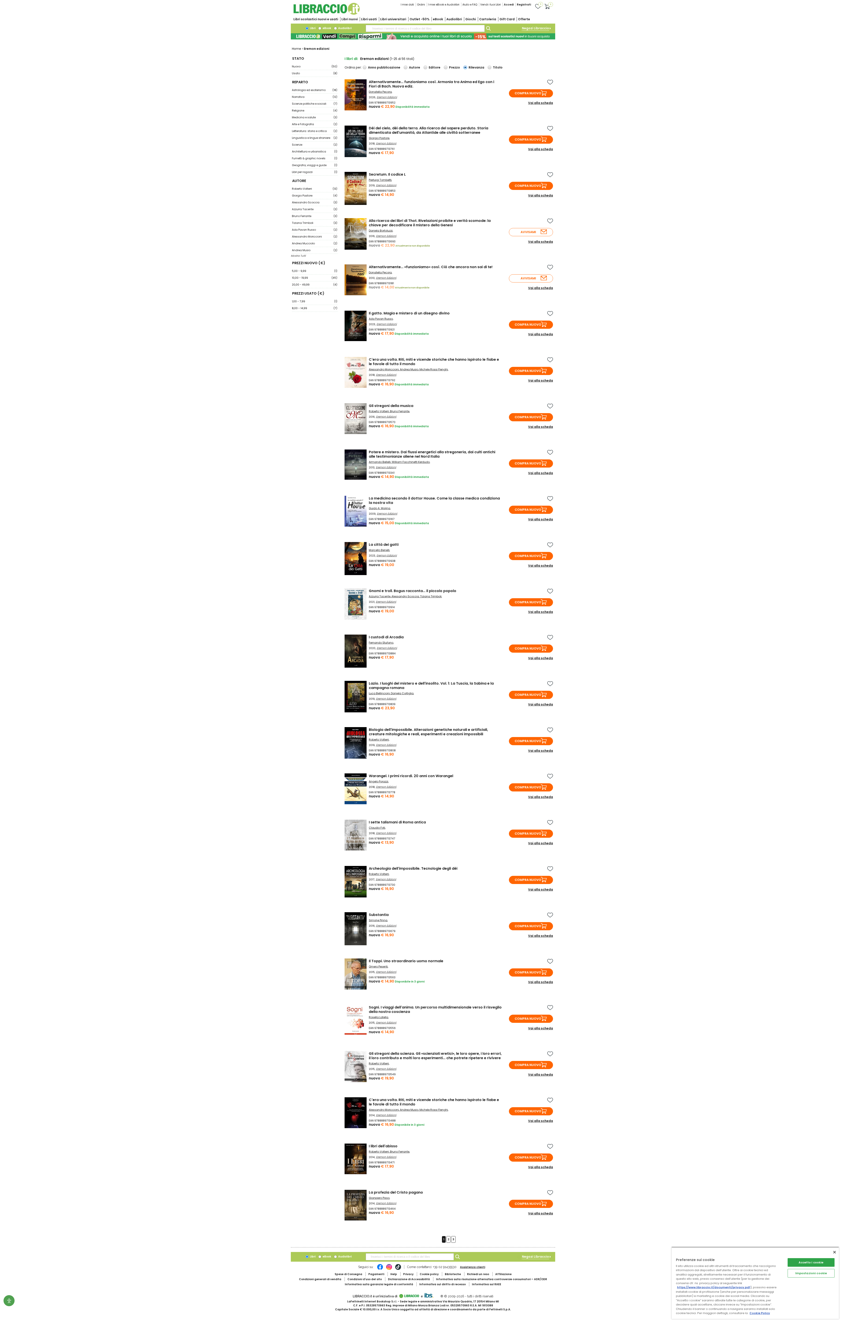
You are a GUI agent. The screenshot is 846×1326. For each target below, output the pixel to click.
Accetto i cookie (811, 1262)
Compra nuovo (528, 93)
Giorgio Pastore (314, 195)
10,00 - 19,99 (314, 278)
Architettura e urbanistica (314, 151)
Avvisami (528, 232)
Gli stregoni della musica (391, 405)
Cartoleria (487, 19)
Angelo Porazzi (378, 781)
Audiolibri (454, 19)
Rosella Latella (378, 1017)
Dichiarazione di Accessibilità (409, 1279)
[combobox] (425, 28)
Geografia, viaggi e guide (314, 165)
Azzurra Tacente (314, 209)
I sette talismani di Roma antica (397, 822)
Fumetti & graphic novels (314, 158)
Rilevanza (476, 67)
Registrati (524, 4)
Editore (434, 67)
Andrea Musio (314, 250)
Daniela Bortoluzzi (381, 230)
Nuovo (314, 66)
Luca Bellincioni (379, 693)
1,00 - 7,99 (314, 301)
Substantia (379, 914)
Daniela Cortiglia (402, 693)
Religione (314, 110)
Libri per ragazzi (314, 172)
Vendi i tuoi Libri (490, 4)
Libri (312, 28)
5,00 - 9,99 (314, 271)
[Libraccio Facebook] (380, 1269)
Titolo (498, 67)
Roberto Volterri (314, 189)
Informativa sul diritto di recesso (442, 1284)
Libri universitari (393, 19)
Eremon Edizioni (387, 97)
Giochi (470, 19)
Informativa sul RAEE (486, 1284)
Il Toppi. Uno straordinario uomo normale (406, 961)
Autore (414, 67)
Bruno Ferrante (314, 216)
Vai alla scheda (540, 103)
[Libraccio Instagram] (389, 1269)
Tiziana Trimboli (314, 223)
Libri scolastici (315, 19)
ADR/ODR (491, 1279)
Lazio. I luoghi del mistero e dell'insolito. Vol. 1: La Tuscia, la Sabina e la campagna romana (431, 685)
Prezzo (454, 67)
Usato (314, 73)
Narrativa (314, 97)
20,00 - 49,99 (314, 284)
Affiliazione (503, 1274)
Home (296, 48)
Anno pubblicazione (384, 67)
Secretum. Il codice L (387, 174)
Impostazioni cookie (811, 1273)
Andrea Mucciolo (314, 243)
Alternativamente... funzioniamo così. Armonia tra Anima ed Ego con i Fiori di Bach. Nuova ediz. (431, 84)
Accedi (509, 4)
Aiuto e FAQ (469, 4)
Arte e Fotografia (314, 124)
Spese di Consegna (348, 1274)
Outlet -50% (420, 19)
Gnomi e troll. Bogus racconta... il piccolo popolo (412, 590)
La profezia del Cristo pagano (396, 1192)
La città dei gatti (384, 544)
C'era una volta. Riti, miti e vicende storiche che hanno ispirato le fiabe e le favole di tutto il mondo (434, 361)
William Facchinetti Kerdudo (411, 462)
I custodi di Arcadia (386, 637)
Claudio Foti (377, 828)
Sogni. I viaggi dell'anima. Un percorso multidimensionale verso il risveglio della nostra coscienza (435, 1009)
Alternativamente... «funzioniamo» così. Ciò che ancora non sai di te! (431, 266)
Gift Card (507, 19)
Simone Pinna (378, 920)
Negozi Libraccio (535, 28)
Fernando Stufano (381, 642)
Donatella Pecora (380, 92)
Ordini (421, 4)
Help (393, 1274)
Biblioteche (453, 1274)
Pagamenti (376, 1274)
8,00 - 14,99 (314, 308)
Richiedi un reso (478, 1274)
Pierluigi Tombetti (380, 180)
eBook (438, 19)
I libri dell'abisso (383, 1146)
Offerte (524, 19)
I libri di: (351, 58)
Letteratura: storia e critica (314, 131)
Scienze (314, 145)
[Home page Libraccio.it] (326, 14)
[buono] (423, 36)
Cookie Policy (760, 1313)
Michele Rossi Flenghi (433, 369)
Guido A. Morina (379, 508)
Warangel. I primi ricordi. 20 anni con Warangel (411, 775)
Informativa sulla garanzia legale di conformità (379, 1284)
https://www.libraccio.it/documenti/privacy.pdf (713, 1287)
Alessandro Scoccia (314, 202)
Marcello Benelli (379, 550)
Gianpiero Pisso (379, 1198)
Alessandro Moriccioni (314, 236)
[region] (755, 1283)
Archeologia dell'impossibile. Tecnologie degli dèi (413, 868)
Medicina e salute (314, 117)
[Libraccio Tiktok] (398, 1269)
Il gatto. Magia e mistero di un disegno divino (409, 313)
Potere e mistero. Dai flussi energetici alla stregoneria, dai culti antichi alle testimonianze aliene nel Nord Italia (432, 454)
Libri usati (369, 19)
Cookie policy (429, 1274)
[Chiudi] (834, 1252)
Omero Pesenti (378, 966)
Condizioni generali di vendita (320, 1279)
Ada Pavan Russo (314, 230)
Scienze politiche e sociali (314, 104)
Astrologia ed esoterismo (314, 90)
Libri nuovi (349, 19)
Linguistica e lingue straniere (314, 138)
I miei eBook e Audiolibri (443, 4)
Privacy (408, 1274)
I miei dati (407, 4)
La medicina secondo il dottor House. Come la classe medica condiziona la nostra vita (434, 500)
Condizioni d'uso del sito (364, 1279)
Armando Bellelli (380, 462)
